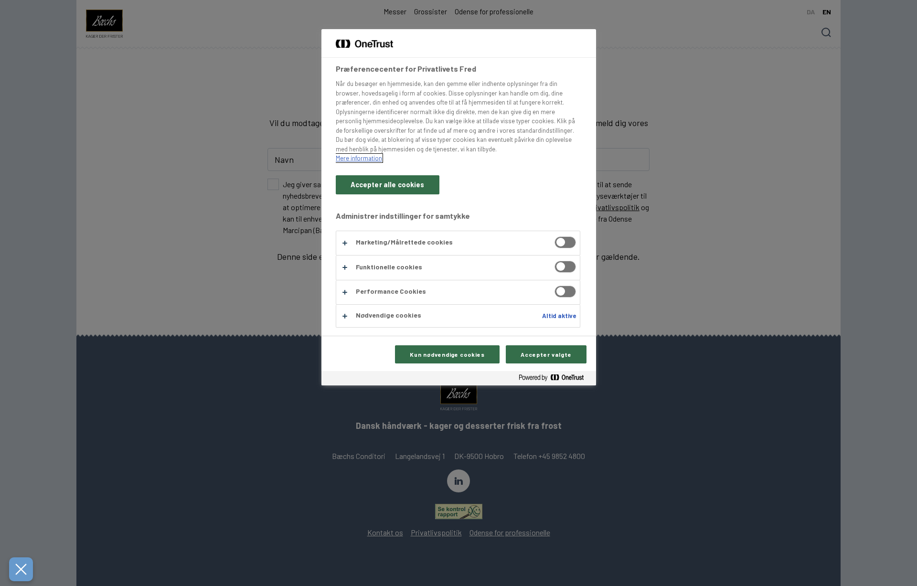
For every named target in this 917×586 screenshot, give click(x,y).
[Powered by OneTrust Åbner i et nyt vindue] (555, 379)
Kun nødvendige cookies (447, 354)
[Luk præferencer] (21, 569)
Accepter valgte (546, 354)
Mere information (359, 158)
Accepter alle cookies (388, 185)
